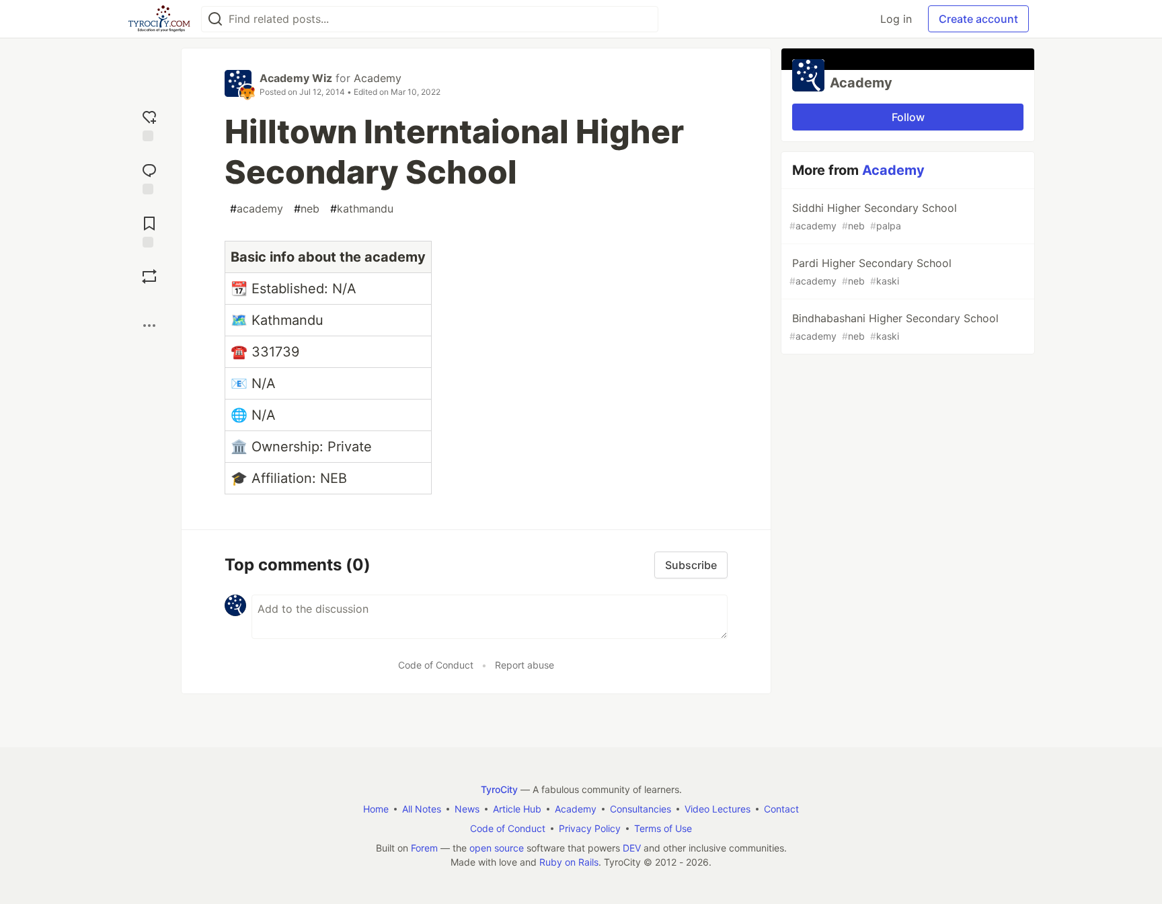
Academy (377, 78)
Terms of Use (663, 828)
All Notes (421, 809)
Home (376, 809)
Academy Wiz (296, 78)
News (467, 809)
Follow (908, 117)
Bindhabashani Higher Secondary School (894, 326)
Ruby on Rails (568, 862)
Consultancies (640, 809)
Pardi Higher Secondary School (870, 271)
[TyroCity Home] (159, 18)
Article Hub (517, 809)
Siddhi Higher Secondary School (873, 216)
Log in (896, 19)
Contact (781, 809)
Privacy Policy (590, 828)
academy (256, 208)
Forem (424, 848)
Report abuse (524, 665)
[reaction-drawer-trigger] (149, 124)
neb (306, 208)
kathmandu (361, 208)
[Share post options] (149, 325)
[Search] (215, 19)
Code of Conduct (435, 665)
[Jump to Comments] (149, 177)
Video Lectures (717, 809)
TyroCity (499, 789)
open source (496, 848)
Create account (978, 19)
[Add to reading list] (149, 230)
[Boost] (149, 276)
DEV (632, 848)
